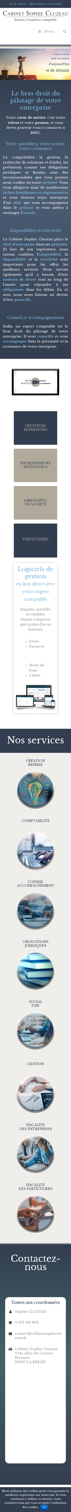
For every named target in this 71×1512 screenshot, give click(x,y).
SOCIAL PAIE (35, 1003)
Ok (44, 1507)
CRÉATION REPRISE (35, 762)
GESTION (35, 1064)
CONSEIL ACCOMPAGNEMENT (35, 884)
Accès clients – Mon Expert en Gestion (35, 4)
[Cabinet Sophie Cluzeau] (35, 16)
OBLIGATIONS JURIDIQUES (36, 943)
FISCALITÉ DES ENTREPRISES (35, 1127)
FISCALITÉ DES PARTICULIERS (36, 1187)
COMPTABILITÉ (36, 821)
